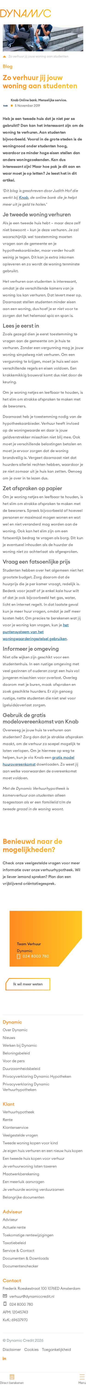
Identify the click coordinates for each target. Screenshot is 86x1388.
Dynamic (24, 951)
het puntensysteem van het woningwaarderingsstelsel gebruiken (36, 632)
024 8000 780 (36, 956)
